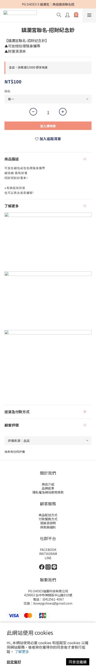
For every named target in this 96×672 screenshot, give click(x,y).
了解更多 (22, 651)
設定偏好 (14, 661)
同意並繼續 (78, 661)
